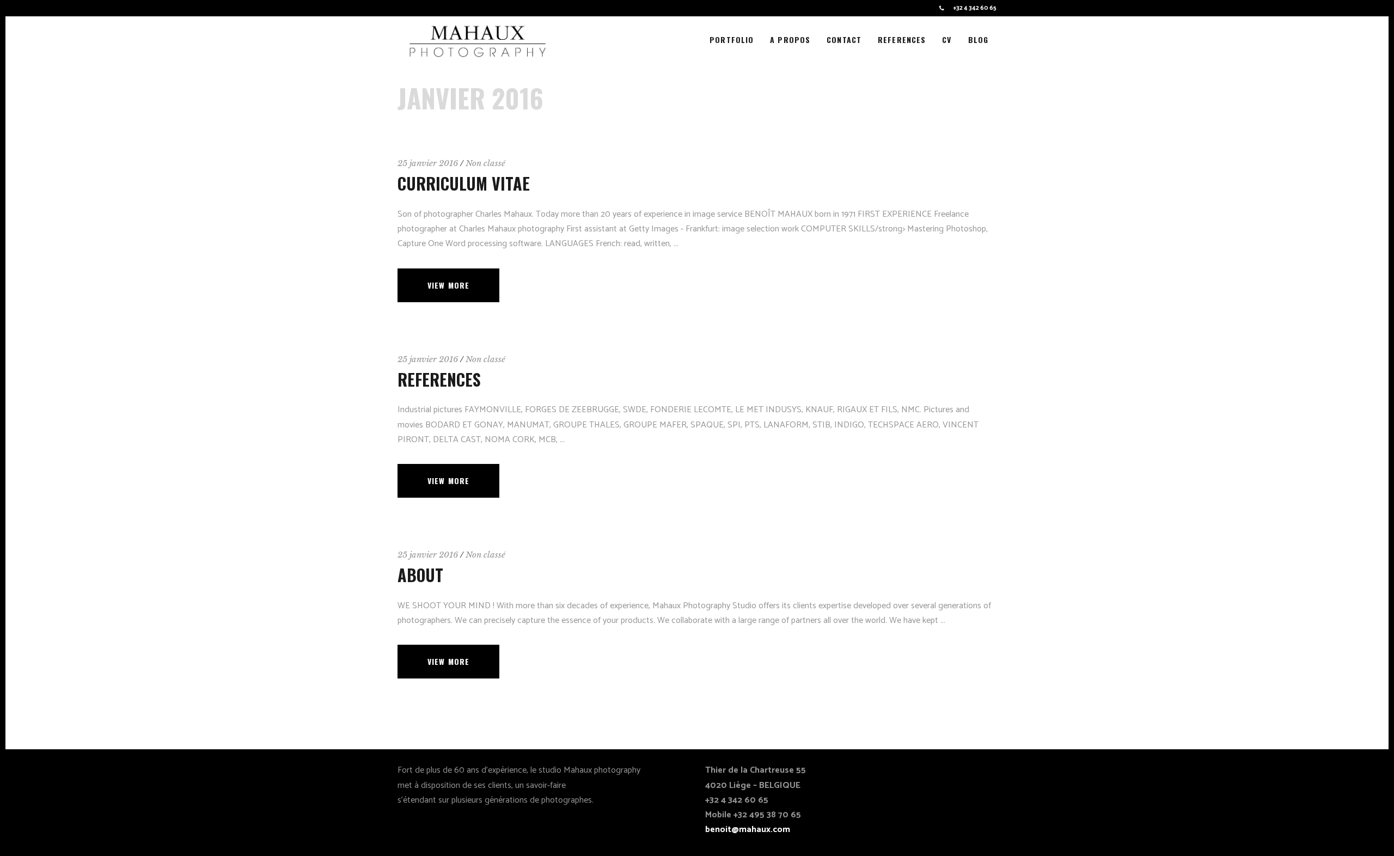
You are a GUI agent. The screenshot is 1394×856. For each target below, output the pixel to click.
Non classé (485, 163)
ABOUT (420, 574)
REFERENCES (439, 379)
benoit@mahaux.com (747, 829)
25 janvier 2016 (428, 163)
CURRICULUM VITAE (464, 183)
